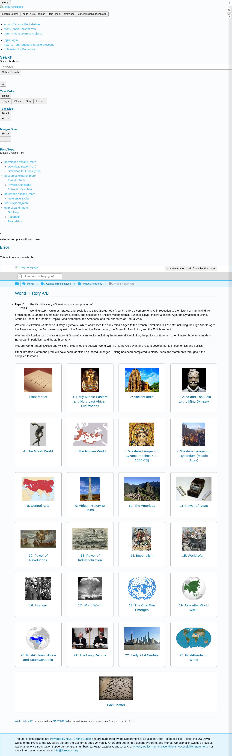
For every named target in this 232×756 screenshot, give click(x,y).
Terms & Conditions (164, 746)
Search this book (9, 61)
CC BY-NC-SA (60, 721)
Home (31, 283)
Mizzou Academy (92, 283)
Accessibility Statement (192, 746)
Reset (5, 95)
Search (21, 276)
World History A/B (24, 721)
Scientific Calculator (20, 189)
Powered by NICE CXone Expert (71, 738)
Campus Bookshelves (58, 283)
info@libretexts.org (65, 750)
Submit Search (10, 72)
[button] (14, 216)
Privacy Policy (141, 746)
